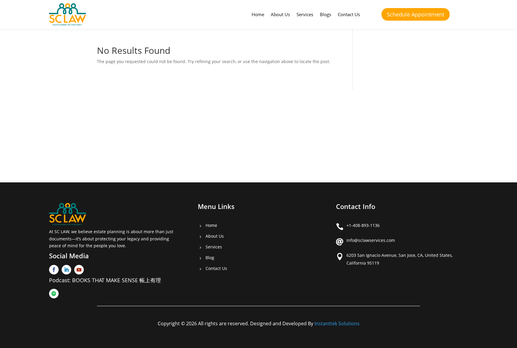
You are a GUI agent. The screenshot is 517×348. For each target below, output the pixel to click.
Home (258, 14)
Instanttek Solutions (337, 323)
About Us (280, 14)
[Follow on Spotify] (54, 293)
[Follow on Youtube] (79, 269)
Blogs (325, 14)
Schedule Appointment (415, 14)
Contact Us (349, 14)
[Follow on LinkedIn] (66, 269)
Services (304, 14)
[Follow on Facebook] (54, 269)
